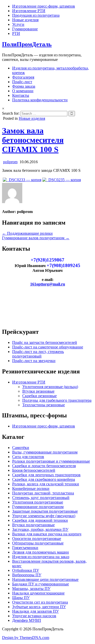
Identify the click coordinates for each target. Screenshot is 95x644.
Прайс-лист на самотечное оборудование (47, 347)
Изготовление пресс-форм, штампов (43, 6)
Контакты (20, 95)
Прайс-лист (22, 82)
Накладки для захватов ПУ (35, 611)
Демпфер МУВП (26, 620)
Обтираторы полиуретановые (38, 543)
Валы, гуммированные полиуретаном (45, 452)
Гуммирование (25, 29)
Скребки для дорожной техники (40, 520)
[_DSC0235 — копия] (61, 180)
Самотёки (20, 447)
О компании (22, 91)
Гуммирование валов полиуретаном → (35, 238)
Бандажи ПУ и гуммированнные (40, 584)
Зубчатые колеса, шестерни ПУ (39, 607)
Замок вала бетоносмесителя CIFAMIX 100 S (33, 140)
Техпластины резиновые (43, 405)
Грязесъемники (25, 547)
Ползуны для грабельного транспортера (56, 400)
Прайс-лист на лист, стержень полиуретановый (38, 353)
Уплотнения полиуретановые (37, 502)
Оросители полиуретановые (36, 538)
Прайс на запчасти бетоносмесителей (44, 342)
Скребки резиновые (39, 396)
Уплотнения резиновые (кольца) (50, 387)
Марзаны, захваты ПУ (31, 588)
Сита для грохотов (28, 457)
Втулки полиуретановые (33, 525)
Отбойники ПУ (25, 570)
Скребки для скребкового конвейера (43, 479)
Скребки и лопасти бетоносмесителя (44, 466)
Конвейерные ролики (30, 488)
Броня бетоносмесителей (33, 470)
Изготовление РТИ (28, 11)
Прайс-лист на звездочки (33, 361)
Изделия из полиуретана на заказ (40, 557)
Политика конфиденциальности (40, 100)
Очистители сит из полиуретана (40, 602)
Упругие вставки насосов (34, 616)
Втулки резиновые (38, 391)
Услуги (18, 24)
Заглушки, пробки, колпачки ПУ (40, 529)
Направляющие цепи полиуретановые (45, 579)
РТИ (16, 33)
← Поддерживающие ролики (27, 233)
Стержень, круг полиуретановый (40, 497)
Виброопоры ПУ (26, 575)
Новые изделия (25, 20)
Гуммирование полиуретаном (38, 507)
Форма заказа (23, 86)
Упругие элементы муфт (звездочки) (43, 516)
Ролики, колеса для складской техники (45, 484)
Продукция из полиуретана (36, 15)
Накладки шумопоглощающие (38, 593)
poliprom (10, 162)
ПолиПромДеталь (27, 44)
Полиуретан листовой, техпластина (43, 493)
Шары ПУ (21, 597)
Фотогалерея (23, 77)
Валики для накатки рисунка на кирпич (46, 534)
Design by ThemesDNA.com (25, 637)
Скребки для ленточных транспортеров (46, 475)
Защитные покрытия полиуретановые (45, 511)
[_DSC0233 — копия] (22, 180)
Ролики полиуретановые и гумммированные (51, 461)
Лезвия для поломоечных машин (40, 552)
